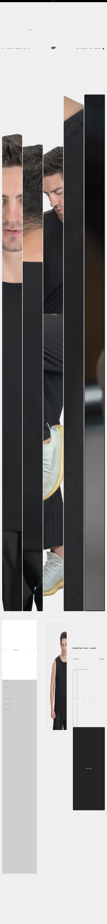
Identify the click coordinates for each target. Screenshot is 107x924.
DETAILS (26, 649)
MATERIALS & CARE (16, 649)
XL (92, 698)
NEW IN (28, 48)
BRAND (24, 48)
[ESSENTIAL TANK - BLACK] (64, 675)
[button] (103, 48)
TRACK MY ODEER (84, 48)
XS (74, 698)
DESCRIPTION (5, 649)
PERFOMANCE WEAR (10, 48)
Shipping (79, 669)
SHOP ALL (3, 48)
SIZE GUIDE (102, 658)
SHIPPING (34, 649)
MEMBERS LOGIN (97, 48)
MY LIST (90, 48)
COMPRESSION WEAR (18, 48)
